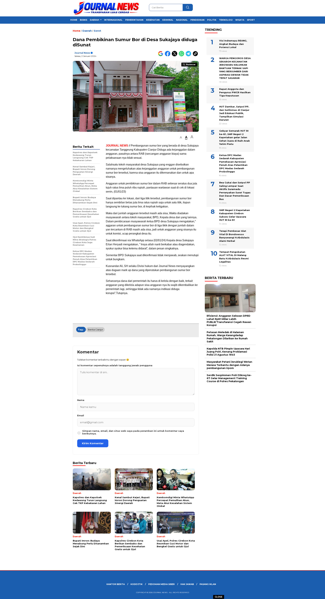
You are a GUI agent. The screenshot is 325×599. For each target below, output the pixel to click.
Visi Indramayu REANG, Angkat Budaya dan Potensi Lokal (233, 44)
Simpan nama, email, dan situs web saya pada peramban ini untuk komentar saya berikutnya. (133, 432)
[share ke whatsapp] (182, 55)
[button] (181, 137)
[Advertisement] (273, 83)
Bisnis (83, 20)
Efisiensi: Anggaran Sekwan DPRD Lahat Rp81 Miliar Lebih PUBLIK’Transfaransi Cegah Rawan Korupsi (229, 320)
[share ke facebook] (168, 55)
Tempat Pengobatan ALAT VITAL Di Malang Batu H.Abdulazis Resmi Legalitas (234, 257)
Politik (211, 20)
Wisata (239, 20)
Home (73, 20)
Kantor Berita (115, 584)
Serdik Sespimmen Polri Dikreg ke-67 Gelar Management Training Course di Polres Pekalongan (229, 378)
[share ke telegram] (189, 55)
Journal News (82, 53)
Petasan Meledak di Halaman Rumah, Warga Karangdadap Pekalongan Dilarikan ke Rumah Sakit (227, 337)
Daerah (94, 20)
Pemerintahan (134, 20)
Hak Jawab (187, 584)
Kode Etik (137, 584)
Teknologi (226, 20)
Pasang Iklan (208, 584)
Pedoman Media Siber (161, 584)
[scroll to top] (312, 593)
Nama (80, 400)
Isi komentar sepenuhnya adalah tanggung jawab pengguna (114, 365)
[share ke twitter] (175, 55)
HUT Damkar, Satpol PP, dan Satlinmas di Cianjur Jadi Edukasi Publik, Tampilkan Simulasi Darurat (234, 113)
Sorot (97, 30)
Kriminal (167, 20)
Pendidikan (197, 20)
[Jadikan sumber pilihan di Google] (161, 55)
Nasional (182, 20)
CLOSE (218, 597)
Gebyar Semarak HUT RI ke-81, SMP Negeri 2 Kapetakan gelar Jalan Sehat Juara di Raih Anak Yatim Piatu (234, 137)
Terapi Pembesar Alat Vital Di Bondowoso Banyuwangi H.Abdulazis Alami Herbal (234, 236)
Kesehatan (153, 20)
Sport (251, 20)
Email (80, 415)
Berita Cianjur (95, 329)
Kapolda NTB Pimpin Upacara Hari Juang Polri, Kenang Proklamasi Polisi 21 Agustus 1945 (228, 351)
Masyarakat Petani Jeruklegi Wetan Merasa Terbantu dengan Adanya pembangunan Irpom (229, 365)
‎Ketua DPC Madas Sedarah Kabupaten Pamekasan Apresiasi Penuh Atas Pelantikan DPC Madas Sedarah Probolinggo (233, 163)
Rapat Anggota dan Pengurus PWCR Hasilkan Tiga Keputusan (235, 92)
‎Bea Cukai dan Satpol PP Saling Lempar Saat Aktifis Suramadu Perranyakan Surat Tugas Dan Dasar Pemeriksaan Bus (235, 190)
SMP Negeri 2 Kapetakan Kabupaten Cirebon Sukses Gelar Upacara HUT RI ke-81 (234, 215)
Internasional (113, 20)
